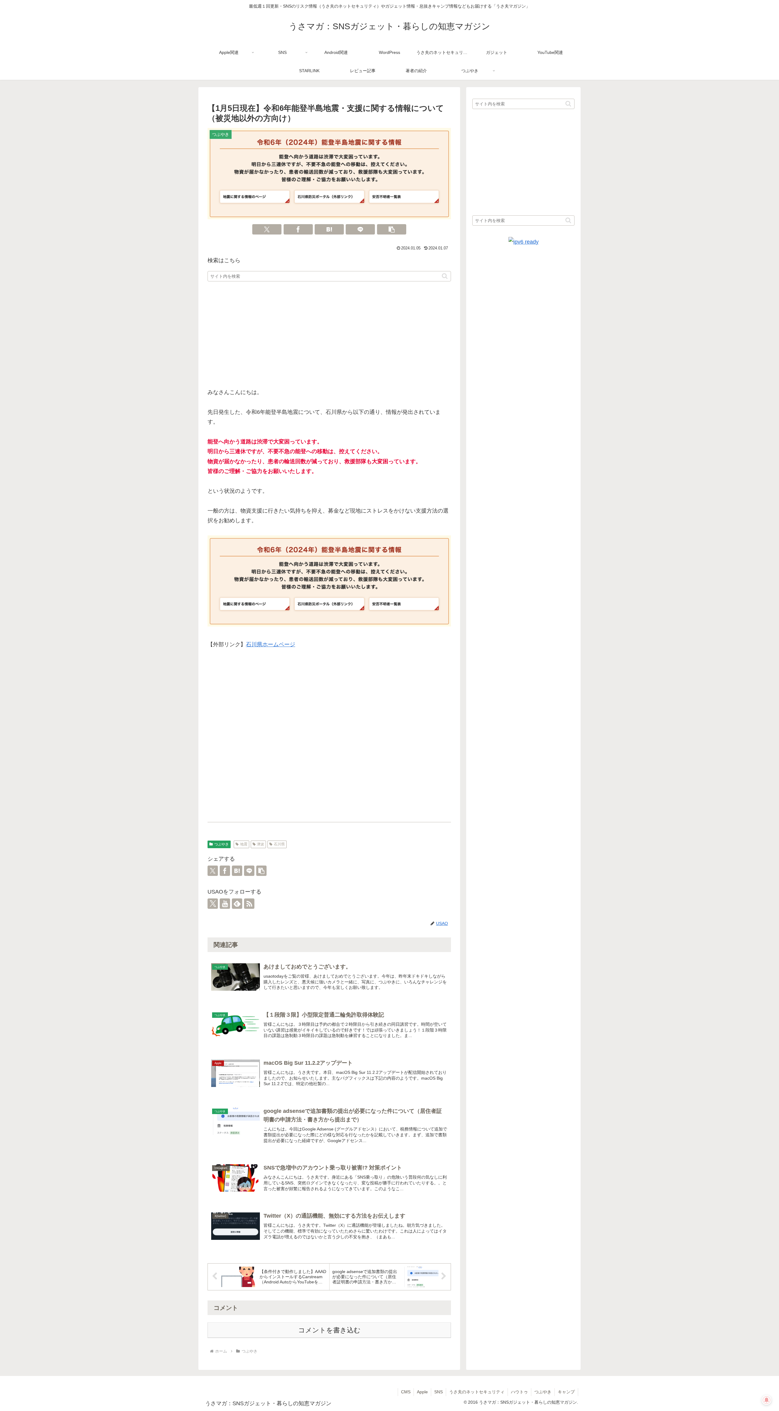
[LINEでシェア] (360, 229)
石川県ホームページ (270, 644)
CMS (405, 1391)
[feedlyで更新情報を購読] (237, 903)
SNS (438, 1391)
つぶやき (221, 844)
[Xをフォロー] (213, 903)
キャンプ (566, 1391)
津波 (260, 844)
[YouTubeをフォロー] (225, 903)
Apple (422, 1391)
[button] (391, 229)
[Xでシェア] (266, 229)
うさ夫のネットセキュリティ (477, 1391)
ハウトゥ (519, 1391)
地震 (243, 844)
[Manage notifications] (766, 1400)
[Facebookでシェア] (298, 229)
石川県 (279, 844)
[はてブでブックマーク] (329, 229)
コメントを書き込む (329, 1330)
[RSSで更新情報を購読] (249, 903)
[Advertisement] (329, 335)
